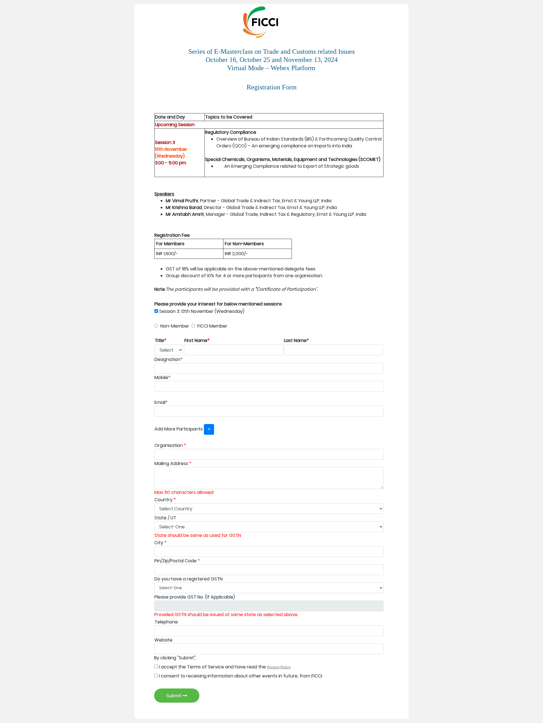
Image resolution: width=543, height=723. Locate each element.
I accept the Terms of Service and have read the (224, 667)
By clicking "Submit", (175, 658)
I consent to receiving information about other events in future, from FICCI (240, 676)
